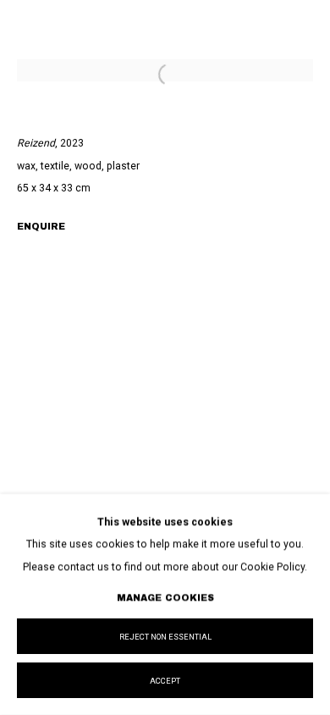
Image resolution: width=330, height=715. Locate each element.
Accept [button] (165, 680)
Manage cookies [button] (165, 597)
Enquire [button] (41, 226)
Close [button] (300, 38)
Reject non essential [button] (165, 636)
